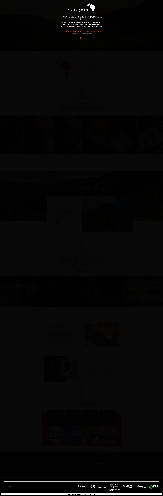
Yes (76, 38)
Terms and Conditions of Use (15, 480)
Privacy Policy (6, 480)
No (86, 38)
